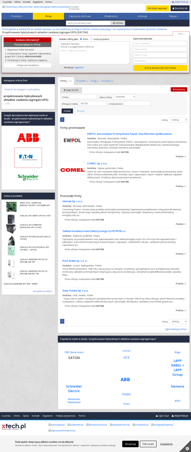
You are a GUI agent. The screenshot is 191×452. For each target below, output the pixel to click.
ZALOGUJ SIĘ (180, 8)
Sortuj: (165, 120)
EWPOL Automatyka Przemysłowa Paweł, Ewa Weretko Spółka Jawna (129, 133)
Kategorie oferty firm (15, 80)
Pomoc (82, 415)
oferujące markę (70, 103)
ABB (125, 379)
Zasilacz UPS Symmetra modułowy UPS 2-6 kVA (31, 226)
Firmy (48, 16)
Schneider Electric (74, 388)
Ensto (126, 403)
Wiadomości (111, 16)
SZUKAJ (119, 23)
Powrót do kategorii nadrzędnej (22, 89)
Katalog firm (25, 29)
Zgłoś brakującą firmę (175, 329)
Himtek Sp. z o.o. (72, 201)
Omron (126, 350)
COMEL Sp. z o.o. (97, 163)
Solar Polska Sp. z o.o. (75, 290)
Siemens (177, 386)
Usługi (94, 80)
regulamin (79, 67)
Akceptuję (74, 67)
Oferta (17, 415)
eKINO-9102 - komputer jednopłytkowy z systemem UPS (35, 204)
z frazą (65, 97)
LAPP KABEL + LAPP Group (177, 367)
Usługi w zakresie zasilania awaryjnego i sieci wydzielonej (101, 29)
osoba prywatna (101, 39)
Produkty (16, 16)
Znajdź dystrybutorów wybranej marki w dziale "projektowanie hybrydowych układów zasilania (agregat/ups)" (28, 118)
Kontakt (36, 415)
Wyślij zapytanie (159, 8)
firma (85, 39)
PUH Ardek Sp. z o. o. (74, 260)
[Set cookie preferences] (185, 446)
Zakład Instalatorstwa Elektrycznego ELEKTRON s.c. (94, 231)
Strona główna (9, 29)
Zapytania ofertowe (80, 16)
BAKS (178, 400)
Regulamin (48, 415)
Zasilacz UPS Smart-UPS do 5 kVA (35, 215)
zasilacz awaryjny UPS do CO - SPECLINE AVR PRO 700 (34, 272)
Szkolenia (107, 80)
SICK (126, 357)
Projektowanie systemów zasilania (148, 29)
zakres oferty (106, 97)
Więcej (173, 16)
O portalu (6, 415)
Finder (126, 394)
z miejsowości (116, 103)
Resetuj (80, 111)
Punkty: (181, 156)
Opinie (26, 415)
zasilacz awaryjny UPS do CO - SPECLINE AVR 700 (34, 260)
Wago (178, 352)
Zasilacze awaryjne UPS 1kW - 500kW (20, 284)
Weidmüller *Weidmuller (74, 401)
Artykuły (142, 16)
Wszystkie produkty (42, 291)
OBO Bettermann (74, 352)
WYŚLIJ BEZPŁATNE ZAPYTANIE (160, 68)
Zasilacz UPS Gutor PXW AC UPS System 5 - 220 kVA (34, 248)
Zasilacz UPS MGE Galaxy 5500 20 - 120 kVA (35, 237)
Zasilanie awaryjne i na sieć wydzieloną (52, 29)
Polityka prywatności (66, 415)
